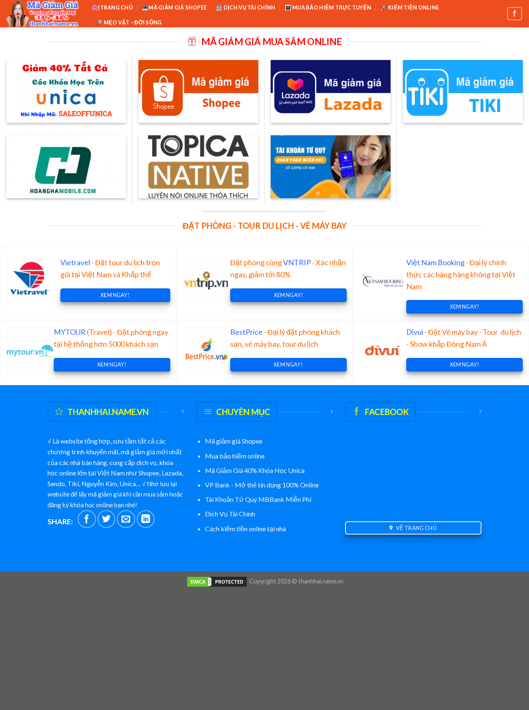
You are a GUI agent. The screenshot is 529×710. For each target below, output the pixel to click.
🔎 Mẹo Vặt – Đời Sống (129, 22)
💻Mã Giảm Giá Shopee (174, 7)
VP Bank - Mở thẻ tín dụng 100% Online (262, 485)
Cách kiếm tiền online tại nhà (245, 528)
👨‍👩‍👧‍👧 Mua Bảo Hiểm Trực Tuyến (328, 7)
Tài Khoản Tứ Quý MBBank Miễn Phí (258, 499)
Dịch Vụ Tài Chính (230, 514)
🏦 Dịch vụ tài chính (245, 7)
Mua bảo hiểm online (234, 456)
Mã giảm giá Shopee (233, 441)
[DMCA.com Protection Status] (217, 581)
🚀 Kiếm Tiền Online (409, 7)
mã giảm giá (138, 452)
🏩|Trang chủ (112, 7)
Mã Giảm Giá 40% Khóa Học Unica (255, 470)
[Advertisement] (264, 646)
